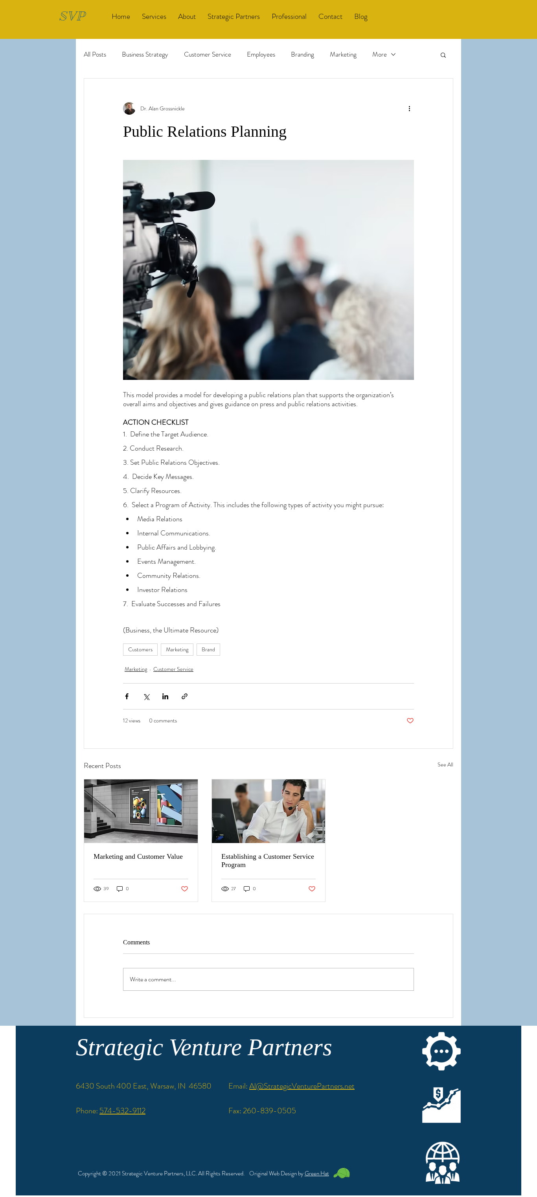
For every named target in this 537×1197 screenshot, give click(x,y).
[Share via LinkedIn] (165, 696)
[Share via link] (184, 696)
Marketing (343, 54)
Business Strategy (145, 54)
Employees (261, 54)
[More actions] (409, 108)
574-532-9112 (122, 1110)
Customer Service (207, 54)
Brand (208, 649)
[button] (443, 54)
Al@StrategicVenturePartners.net (302, 1086)
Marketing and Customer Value (138, 856)
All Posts (95, 54)
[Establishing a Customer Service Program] (269, 811)
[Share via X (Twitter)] (146, 696)
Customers (140, 649)
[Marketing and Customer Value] (141, 811)
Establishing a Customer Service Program (267, 860)
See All (445, 764)
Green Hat (317, 1173)
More (379, 54)
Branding (302, 54)
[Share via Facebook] (127, 696)
